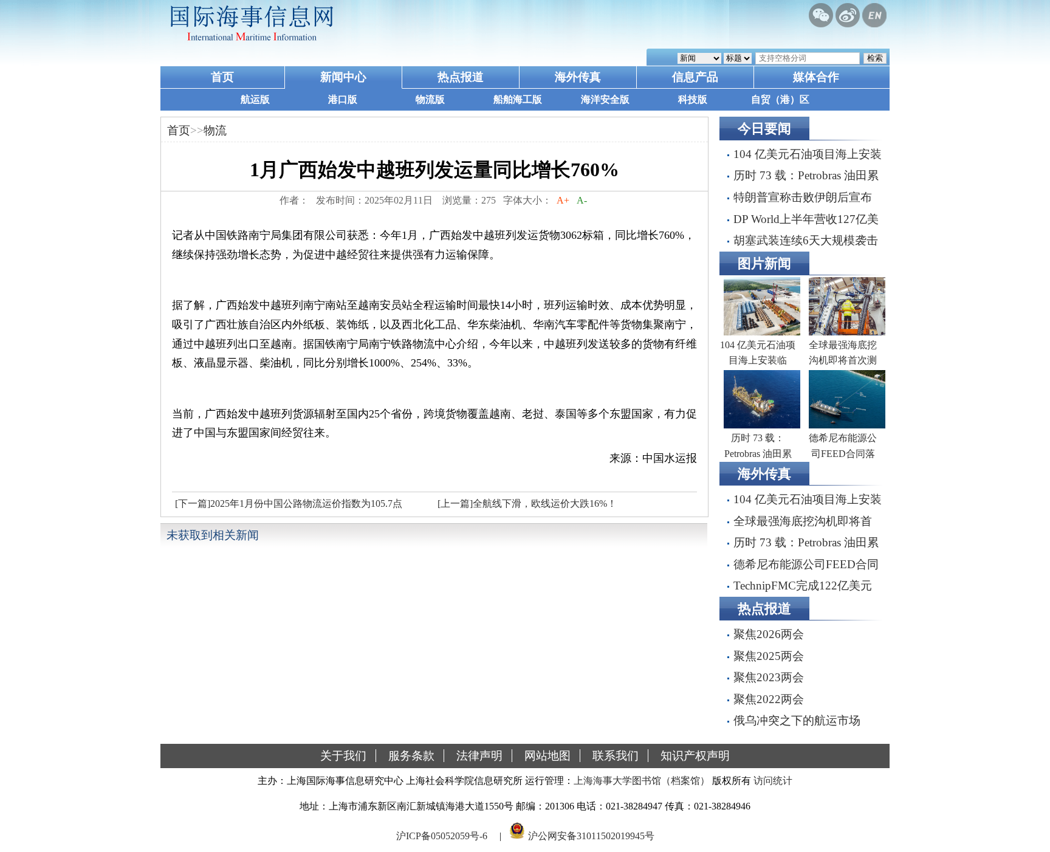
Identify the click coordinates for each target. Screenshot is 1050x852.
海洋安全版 (605, 99)
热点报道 (460, 76)
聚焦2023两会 (768, 677)
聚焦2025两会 (768, 656)
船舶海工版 (517, 99)
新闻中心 (343, 76)
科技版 (692, 99)
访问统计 (772, 780)
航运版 (255, 99)
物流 (215, 130)
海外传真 (578, 76)
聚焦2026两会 (768, 634)
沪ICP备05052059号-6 (441, 836)
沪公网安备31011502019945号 (591, 836)
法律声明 (479, 755)
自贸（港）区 (780, 99)
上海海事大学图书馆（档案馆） (642, 780)
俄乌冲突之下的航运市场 (796, 720)
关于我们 (343, 755)
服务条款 (411, 755)
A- (581, 200)
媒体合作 (816, 76)
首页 (222, 76)
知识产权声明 (695, 755)
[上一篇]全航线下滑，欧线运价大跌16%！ (527, 503)
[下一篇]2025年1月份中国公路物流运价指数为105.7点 (288, 503)
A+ (563, 200)
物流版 (430, 99)
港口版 (342, 99)
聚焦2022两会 (768, 699)
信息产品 (695, 76)
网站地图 (547, 755)
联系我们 (615, 755)
